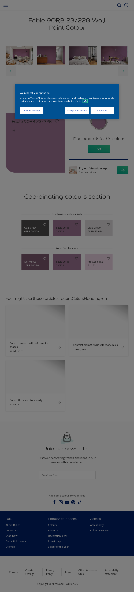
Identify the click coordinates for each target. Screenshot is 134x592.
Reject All (102, 110)
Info (85, 101)
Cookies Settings (31, 110)
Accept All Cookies (77, 110)
